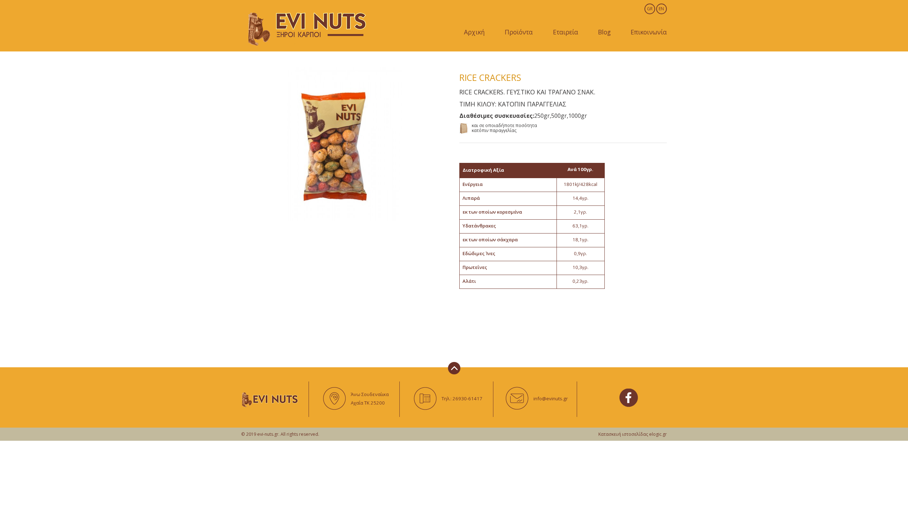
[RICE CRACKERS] (345, 144)
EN (661, 9)
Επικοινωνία (649, 32)
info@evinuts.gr (550, 398)
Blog (604, 32)
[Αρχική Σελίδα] (307, 27)
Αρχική (474, 32)
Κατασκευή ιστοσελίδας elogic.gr (632, 434)
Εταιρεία (565, 32)
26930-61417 (467, 398)
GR (650, 9)
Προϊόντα (519, 32)
